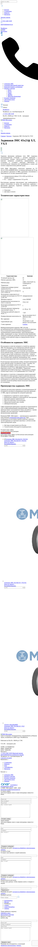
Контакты (7, 14)
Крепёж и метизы (9, 88)
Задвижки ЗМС (9, 83)
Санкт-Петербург (9, 907)
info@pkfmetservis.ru (7, 24)
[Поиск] (1, 3)
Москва (6, 902)
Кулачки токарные (9, 98)
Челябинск (4, 28)
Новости (6, 13)
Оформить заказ (5, 913)
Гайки (9, 93)
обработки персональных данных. (11, 945)
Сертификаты (8, 767)
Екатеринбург (8, 900)
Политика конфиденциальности (10, 789)
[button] (19, 6)
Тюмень (6, 908)
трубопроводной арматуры (17, 417)
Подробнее (7, 444)
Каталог (6, 9)
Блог (5, 765)
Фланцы (6, 101)
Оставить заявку (6, 433)
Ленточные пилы (9, 99)
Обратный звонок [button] (17, 753)
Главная (3, 136)
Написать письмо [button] (18, 754)
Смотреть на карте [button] (6, 758)
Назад (9, 90)
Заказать (13, 444)
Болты (10, 91)
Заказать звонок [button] (5, 17)
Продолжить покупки (7, 914)
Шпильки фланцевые (14, 96)
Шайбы (10, 95)
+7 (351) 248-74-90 (6, 21)
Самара (6, 905)
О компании (8, 11)
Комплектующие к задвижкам (13, 87)
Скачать (25, 324)
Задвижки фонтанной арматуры (14, 85)
